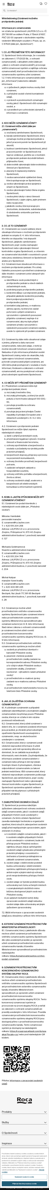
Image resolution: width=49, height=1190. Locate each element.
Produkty (7, 1111)
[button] (4, 11)
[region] (24, 1168)
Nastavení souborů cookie (24, 1177)
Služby (5, 1122)
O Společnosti (9, 1132)
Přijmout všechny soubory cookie (24, 1184)
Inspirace (7, 1143)
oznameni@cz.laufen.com (16, 522)
